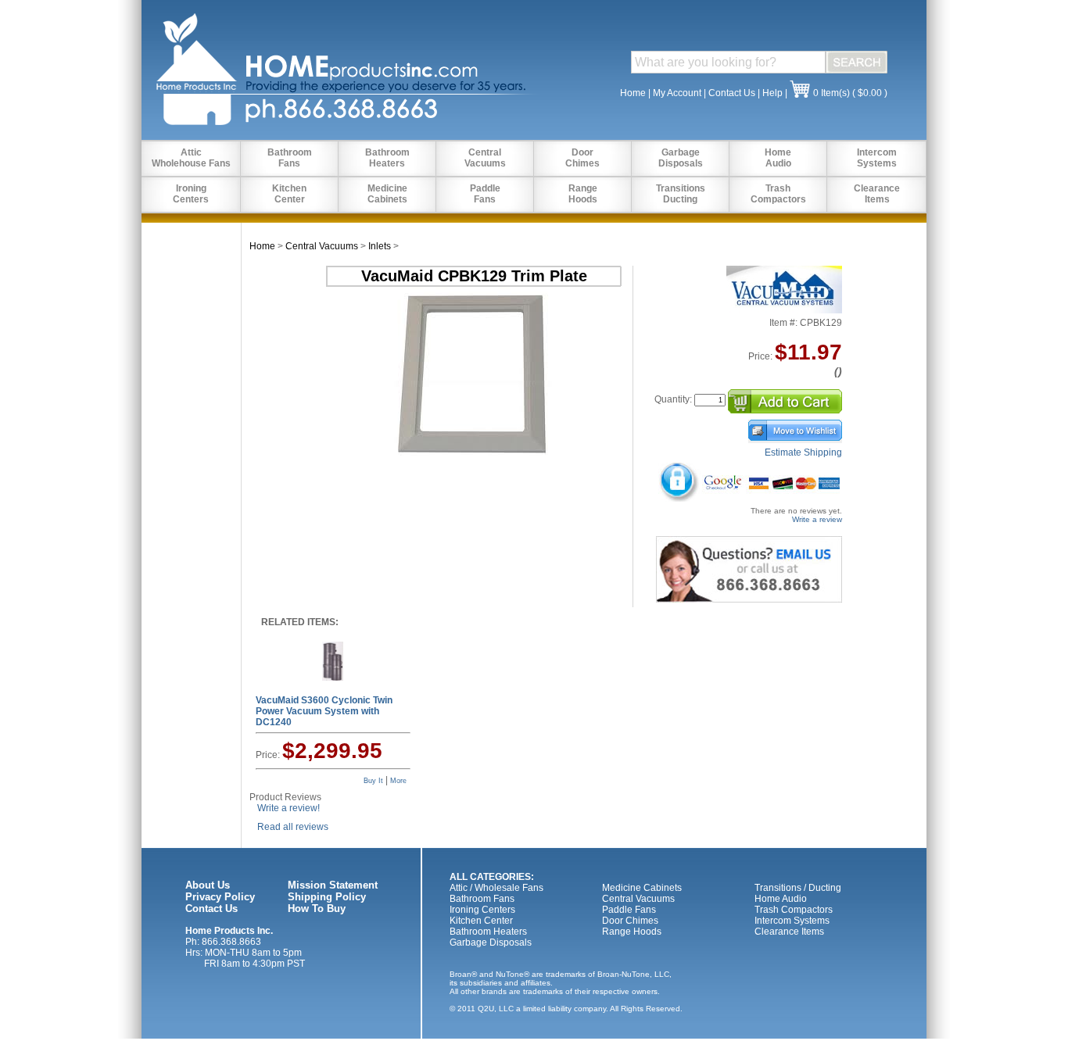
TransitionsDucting (680, 194)
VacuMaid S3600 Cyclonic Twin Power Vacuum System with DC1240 (324, 711)
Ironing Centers (482, 909)
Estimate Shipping (803, 452)
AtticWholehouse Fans (191, 158)
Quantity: (673, 399)
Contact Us (731, 93)
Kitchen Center (481, 920)
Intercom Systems (792, 920)
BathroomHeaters (387, 158)
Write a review (817, 519)
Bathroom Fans (482, 898)
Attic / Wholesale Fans (496, 887)
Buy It (373, 781)
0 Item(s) (831, 93)
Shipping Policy (327, 897)
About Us (207, 885)
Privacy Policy (220, 897)
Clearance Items (789, 931)
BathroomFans (289, 158)
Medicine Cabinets (642, 887)
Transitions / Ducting (797, 887)
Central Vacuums (321, 246)
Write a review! (288, 808)
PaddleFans (485, 194)
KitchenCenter (289, 194)
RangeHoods (582, 194)
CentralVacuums (485, 158)
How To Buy (317, 908)
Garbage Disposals (491, 942)
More (398, 781)
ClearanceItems (877, 194)
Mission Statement (333, 885)
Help (772, 93)
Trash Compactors (793, 909)
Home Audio (780, 898)
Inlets (379, 246)
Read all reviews (292, 826)
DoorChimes (582, 158)
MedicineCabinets (387, 194)
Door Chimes (630, 920)
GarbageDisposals (680, 158)
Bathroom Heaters (488, 931)
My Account (677, 93)
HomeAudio (778, 158)
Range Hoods (631, 931)
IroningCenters (191, 194)
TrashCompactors (778, 194)
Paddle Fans (629, 909)
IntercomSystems (877, 158)
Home (633, 93)
